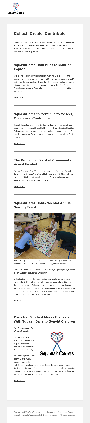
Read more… (19, 97)
